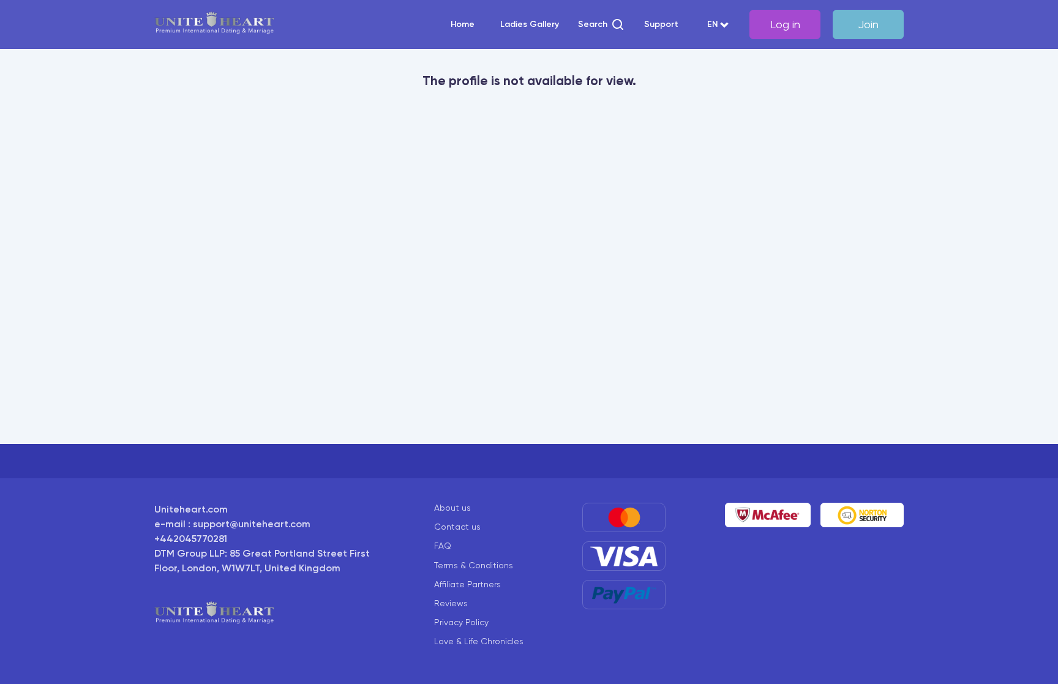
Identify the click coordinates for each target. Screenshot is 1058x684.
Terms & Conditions (473, 565)
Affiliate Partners (467, 584)
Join (868, 24)
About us (452, 508)
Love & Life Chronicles (478, 641)
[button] (601, 24)
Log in (785, 24)
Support (661, 24)
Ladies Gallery (529, 24)
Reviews (451, 603)
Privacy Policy (461, 622)
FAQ (442, 546)
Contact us (457, 527)
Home (463, 24)
